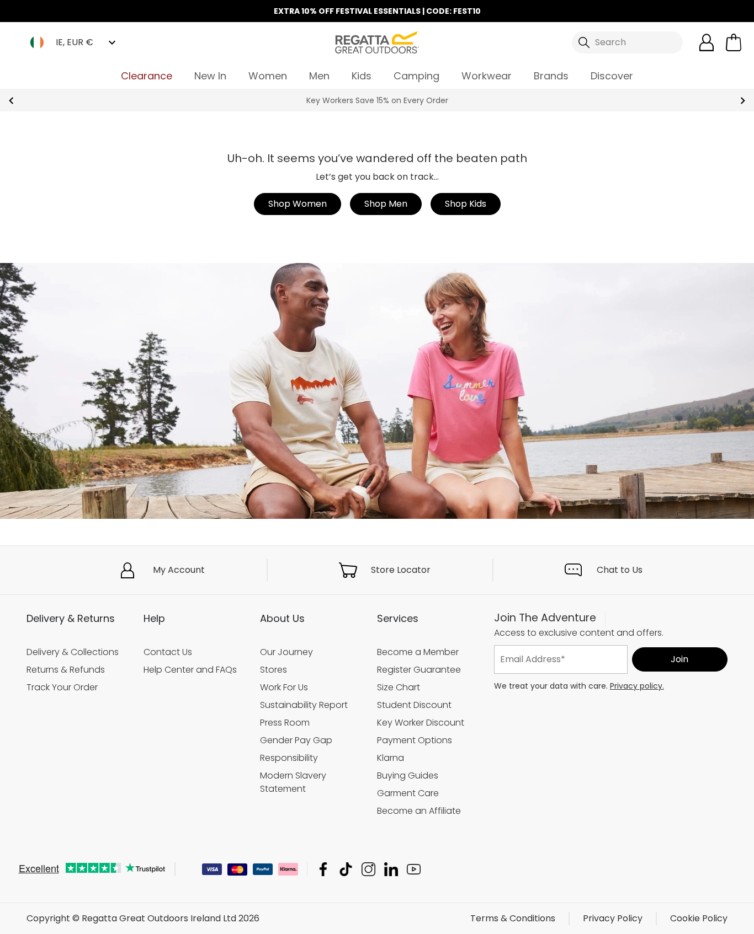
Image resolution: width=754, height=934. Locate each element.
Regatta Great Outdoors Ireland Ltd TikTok (346, 869)
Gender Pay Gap (296, 740)
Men (319, 76)
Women (267, 76)
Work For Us (284, 687)
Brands (551, 76)
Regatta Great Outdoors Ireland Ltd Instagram (368, 869)
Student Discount (414, 705)
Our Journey (286, 652)
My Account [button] (179, 569)
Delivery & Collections (72, 652)
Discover (612, 76)
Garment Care (408, 793)
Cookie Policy (699, 918)
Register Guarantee (419, 669)
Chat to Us (620, 569)
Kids (361, 76)
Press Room (285, 722)
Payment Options (414, 740)
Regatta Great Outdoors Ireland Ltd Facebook (323, 869)
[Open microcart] (733, 42)
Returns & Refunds (65, 669)
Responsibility (289, 758)
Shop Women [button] (297, 203)
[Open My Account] (706, 42)
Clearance (146, 76)
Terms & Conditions (512, 918)
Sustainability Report (304, 705)
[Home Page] (377, 41)
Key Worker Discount (420, 722)
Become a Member (418, 652)
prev (11, 101)
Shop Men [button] (385, 203)
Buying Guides (407, 775)
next (743, 101)
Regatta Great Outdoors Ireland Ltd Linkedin (391, 869)
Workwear (486, 76)
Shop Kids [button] (465, 203)
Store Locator (401, 569)
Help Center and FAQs (190, 669)
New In (210, 76)
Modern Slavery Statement (293, 782)
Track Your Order (62, 687)
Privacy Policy (613, 918)
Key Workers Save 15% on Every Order (377, 100)
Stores (273, 669)
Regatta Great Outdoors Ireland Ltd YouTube (414, 869)
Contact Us (168, 652)
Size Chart (398, 687)
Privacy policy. (637, 685)
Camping (416, 76)
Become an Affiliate (419, 810)
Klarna (390, 758)
